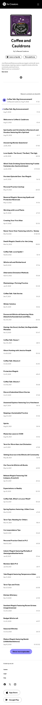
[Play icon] (4, 100)
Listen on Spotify (14, 57)
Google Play (14, 700)
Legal (4, 674)
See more (5, 72)
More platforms (30, 57)
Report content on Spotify (30, 94)
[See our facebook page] (4, 684)
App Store (13, 692)
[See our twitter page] (10, 684)
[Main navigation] (38, 4)
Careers (5, 669)
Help (4, 678)
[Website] (21, 77)
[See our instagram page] (15, 684)
